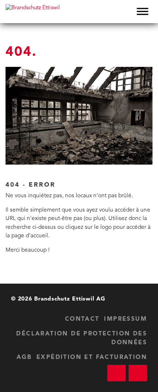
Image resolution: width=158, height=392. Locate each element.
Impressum (125, 319)
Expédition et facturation (91, 357)
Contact (82, 319)
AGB (24, 357)
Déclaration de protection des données (81, 338)
